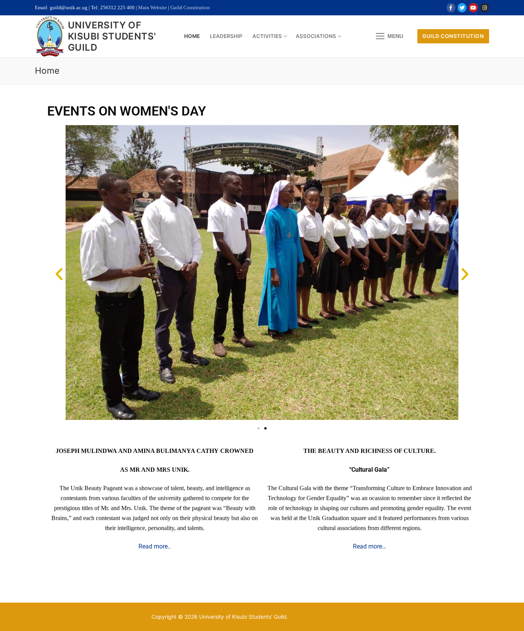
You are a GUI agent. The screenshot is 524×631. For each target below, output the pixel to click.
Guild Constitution (190, 7)
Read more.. (154, 546)
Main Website (152, 7)
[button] (59, 274)
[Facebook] (451, 7)
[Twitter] (462, 7)
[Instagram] (484, 7)
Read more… (369, 546)
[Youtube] (473, 7)
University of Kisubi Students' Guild (112, 36)
